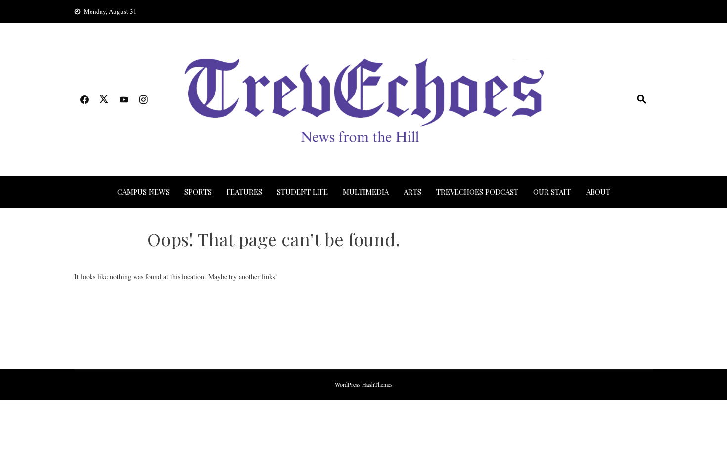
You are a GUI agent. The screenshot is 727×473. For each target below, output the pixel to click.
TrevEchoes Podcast (477, 192)
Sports (198, 192)
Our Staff (552, 192)
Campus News (143, 192)
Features (244, 192)
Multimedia (366, 192)
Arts (412, 192)
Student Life (302, 192)
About (598, 192)
